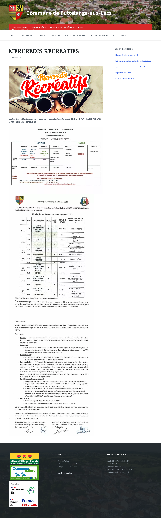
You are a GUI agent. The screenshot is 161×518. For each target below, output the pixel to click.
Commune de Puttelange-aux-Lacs (68, 12)
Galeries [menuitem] (81, 27)
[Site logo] (16, 19)
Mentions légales (65, 473)
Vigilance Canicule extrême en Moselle (130, 67)
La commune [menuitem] (27, 35)
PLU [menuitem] (34, 29)
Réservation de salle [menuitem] (19, 27)
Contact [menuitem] (124, 35)
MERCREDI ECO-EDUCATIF (125, 78)
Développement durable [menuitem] (76, 35)
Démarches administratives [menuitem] (103, 35)
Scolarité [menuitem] (55, 35)
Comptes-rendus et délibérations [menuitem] (62, 27)
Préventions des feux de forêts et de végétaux (133, 61)
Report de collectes (123, 72)
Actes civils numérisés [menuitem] (38, 27)
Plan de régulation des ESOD (126, 55)
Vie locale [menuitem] (42, 35)
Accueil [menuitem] (14, 35)
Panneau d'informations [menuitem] (20, 29)
